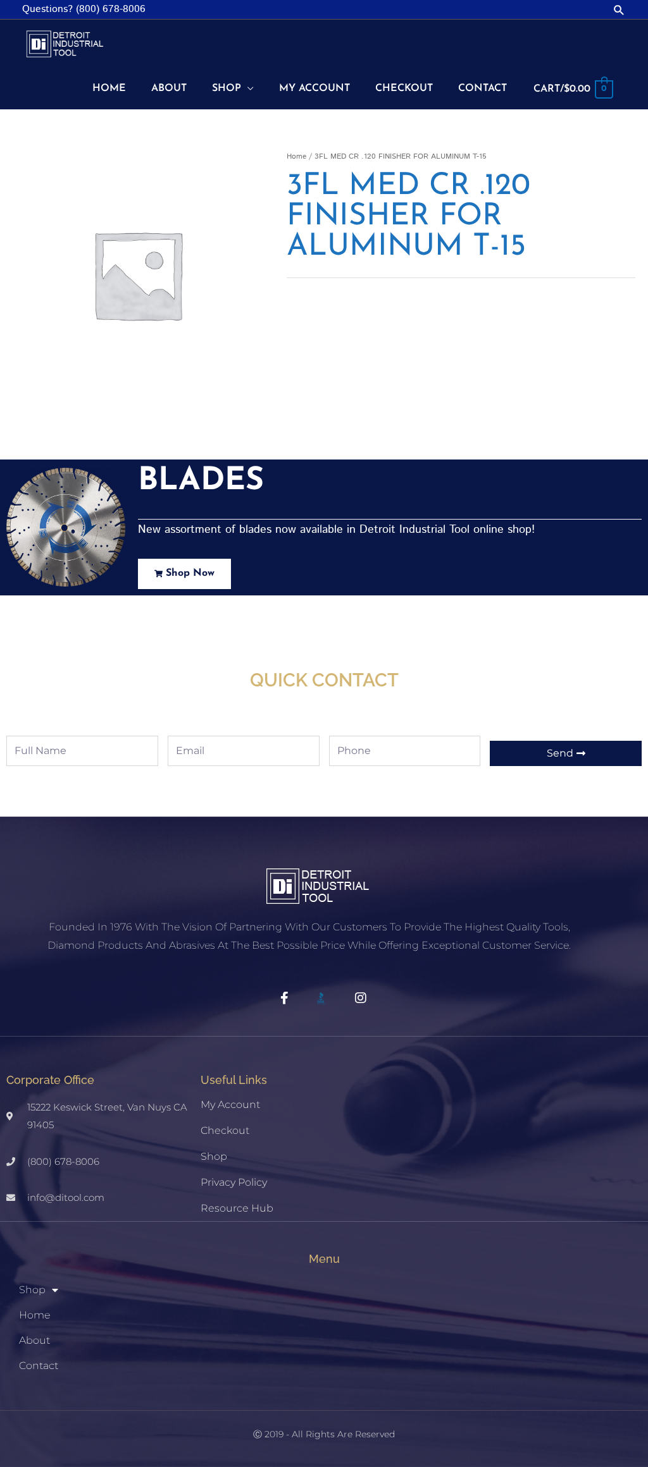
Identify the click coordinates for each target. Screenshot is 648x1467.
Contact (38, 1366)
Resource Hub (237, 1208)
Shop (214, 1156)
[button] (619, 9)
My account (230, 1105)
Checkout (225, 1130)
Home (296, 156)
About (34, 1340)
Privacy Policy (234, 1182)
